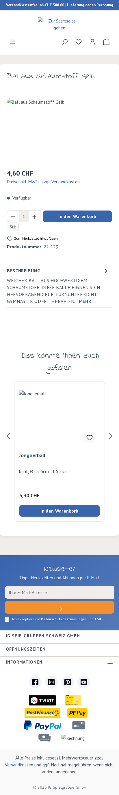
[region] (59, 130)
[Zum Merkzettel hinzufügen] (89, 437)
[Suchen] (65, 41)
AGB (97, 619)
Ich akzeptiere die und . (57, 619)
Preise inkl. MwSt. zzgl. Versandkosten (43, 182)
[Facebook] (35, 682)
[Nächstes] (110, 436)
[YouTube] (83, 682)
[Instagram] (51, 682)
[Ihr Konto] (92, 41)
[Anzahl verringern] (13, 216)
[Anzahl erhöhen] (35, 216)
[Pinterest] (67, 682)
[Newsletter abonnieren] (59, 607)
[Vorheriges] (8, 436)
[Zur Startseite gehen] (59, 24)
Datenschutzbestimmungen (64, 619)
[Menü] (13, 41)
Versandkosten (19, 765)
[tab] (58, 285)
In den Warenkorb (77, 216)
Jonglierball (32, 455)
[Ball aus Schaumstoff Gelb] (59, 130)
